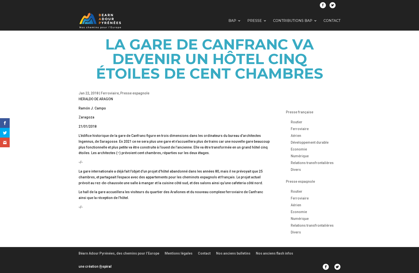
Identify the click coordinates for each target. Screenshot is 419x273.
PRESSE (254, 21)
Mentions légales (179, 253)
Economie (299, 149)
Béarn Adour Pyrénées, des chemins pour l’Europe (119, 253)
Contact (331, 21)
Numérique (300, 156)
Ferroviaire (110, 93)
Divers (296, 170)
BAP (232, 21)
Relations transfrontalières (312, 163)
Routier (296, 122)
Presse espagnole (134, 93)
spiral (105, 266)
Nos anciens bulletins (233, 253)
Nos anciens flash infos (274, 253)
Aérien (296, 136)
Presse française (299, 112)
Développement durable (310, 142)
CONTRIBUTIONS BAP (292, 21)
